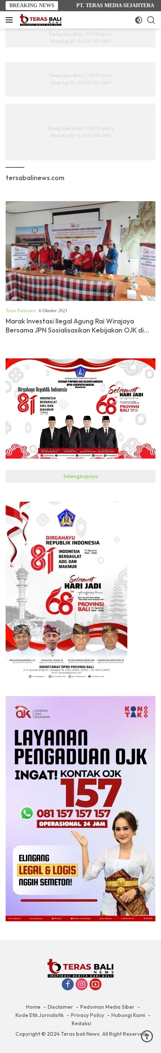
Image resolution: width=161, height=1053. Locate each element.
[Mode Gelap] (138, 20)
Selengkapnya (80, 476)
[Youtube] (95, 985)
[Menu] (11, 20)
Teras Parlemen (21, 310)
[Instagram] (82, 985)
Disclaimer (60, 1006)
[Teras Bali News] (40, 20)
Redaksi (81, 1023)
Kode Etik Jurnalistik (39, 1015)
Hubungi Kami (128, 1015)
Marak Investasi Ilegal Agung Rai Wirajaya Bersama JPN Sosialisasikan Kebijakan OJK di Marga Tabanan (75, 330)
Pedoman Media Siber (107, 1006)
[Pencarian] (151, 20)
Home (33, 1006)
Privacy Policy (87, 1015)
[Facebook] (68, 985)
